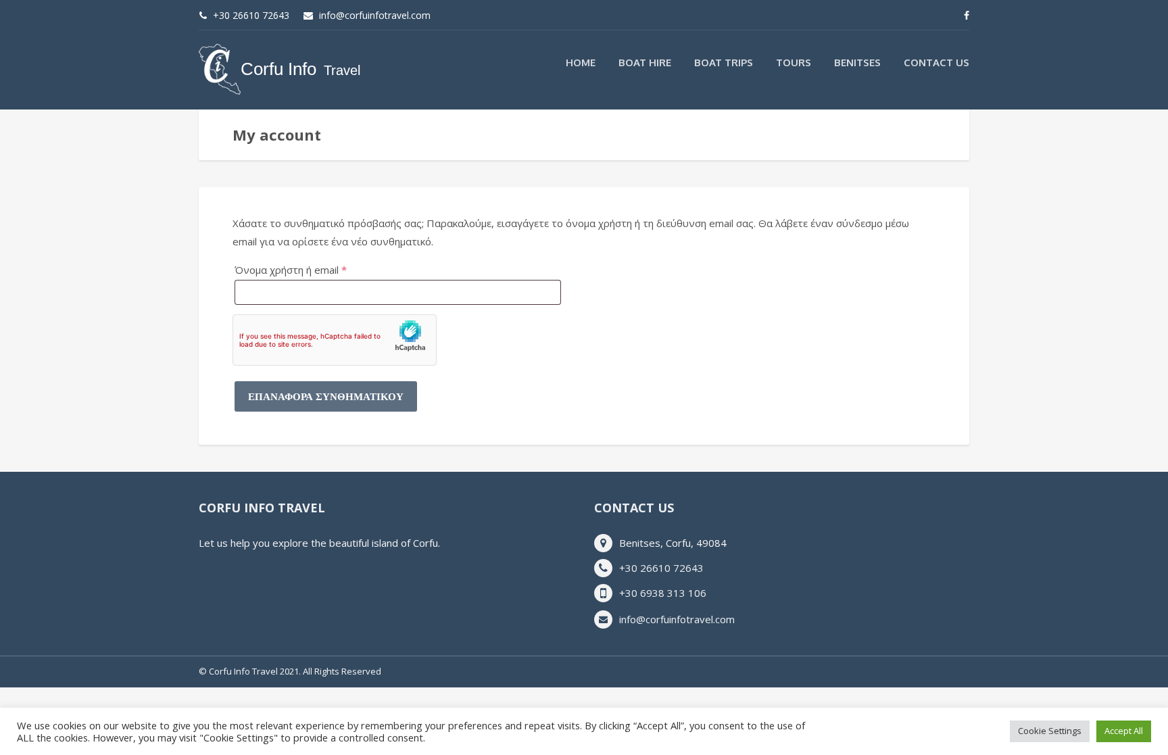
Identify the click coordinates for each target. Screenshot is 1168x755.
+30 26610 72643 (251, 15)
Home (580, 62)
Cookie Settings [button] (1049, 731)
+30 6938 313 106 (662, 593)
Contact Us (936, 62)
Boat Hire (644, 62)
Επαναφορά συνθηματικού (326, 396)
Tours (793, 62)
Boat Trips (723, 62)
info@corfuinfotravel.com (375, 15)
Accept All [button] (1123, 731)
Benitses (857, 62)
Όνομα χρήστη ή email (316, 269)
